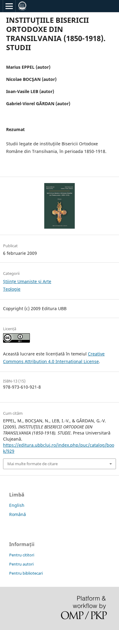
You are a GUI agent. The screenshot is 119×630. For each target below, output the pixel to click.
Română (17, 514)
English (16, 505)
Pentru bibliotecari (26, 573)
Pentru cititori (21, 555)
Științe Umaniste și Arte (27, 281)
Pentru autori (21, 564)
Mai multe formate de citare (32, 463)
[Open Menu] (9, 6)
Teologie (11, 289)
